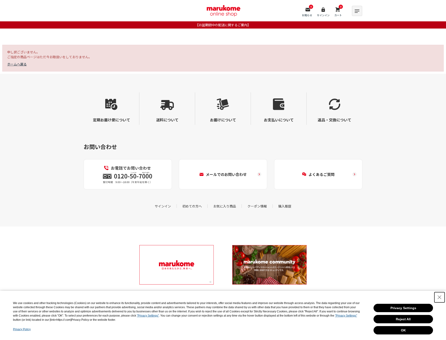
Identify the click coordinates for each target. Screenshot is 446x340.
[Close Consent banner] (439, 297)
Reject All (403, 319)
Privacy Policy (22, 329)
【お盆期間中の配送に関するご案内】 (223, 25)
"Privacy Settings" (148, 315)
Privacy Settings (403, 308)
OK (403, 330)
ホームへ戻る (17, 64)
